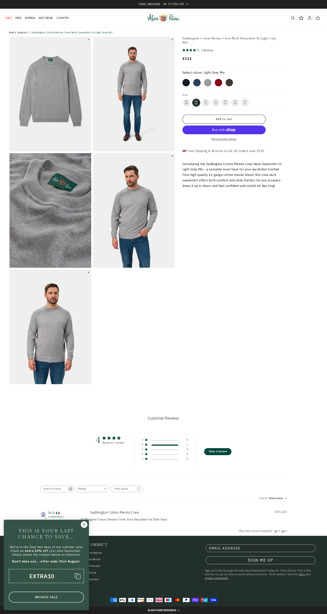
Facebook (94, 559)
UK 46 (225, 102)
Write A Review (218, 451)
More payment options (224, 138)
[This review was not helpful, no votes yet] (282, 531)
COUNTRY (63, 18)
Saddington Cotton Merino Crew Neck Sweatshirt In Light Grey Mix (72, 32)
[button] (163, 610)
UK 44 (215, 102)
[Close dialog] (84, 524)
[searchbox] (53, 489)
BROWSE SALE (46, 597)
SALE (8, 18)
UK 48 (235, 102)
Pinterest (94, 566)
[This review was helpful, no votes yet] (276, 531)
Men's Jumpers (18, 32)
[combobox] (92, 489)
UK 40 (196, 102)
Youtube (93, 579)
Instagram (95, 552)
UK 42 (206, 102)
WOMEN (30, 18)
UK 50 (245, 102)
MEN (18, 18)
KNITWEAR (46, 18)
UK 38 (186, 102)
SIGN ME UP (260, 560)
